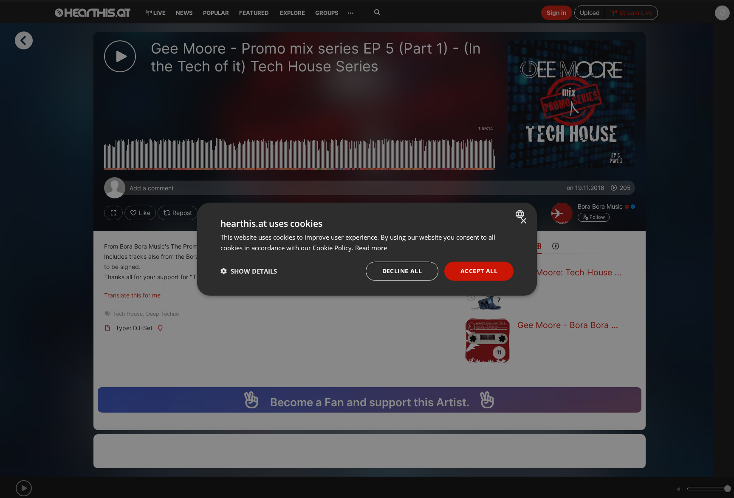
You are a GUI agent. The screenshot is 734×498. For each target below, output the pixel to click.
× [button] (523, 221)
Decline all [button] (402, 271)
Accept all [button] (478, 271)
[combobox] (521, 214)
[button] (248, 271)
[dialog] (367, 249)
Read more (371, 247)
